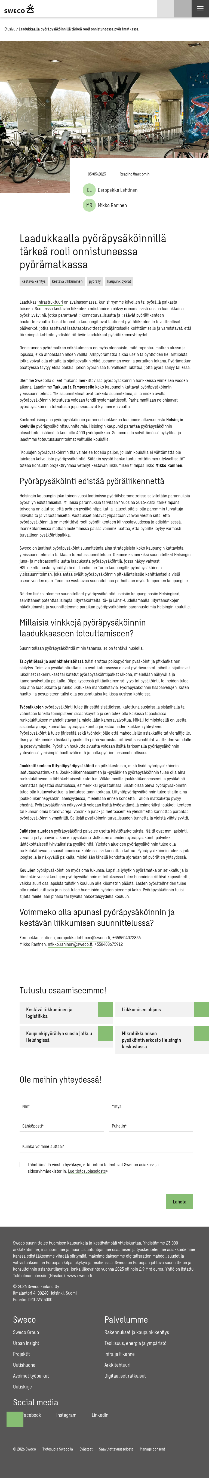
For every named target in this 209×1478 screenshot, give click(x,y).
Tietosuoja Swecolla (57, 1449)
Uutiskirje (22, 1387)
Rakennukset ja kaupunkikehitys (136, 1332)
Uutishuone (24, 1365)
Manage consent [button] (152, 1449)
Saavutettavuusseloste (116, 1449)
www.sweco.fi (79, 1275)
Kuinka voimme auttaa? (43, 1146)
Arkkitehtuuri (117, 1365)
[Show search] (183, 8)
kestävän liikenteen (71, 308)
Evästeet (86, 1449)
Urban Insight (26, 1343)
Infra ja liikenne (119, 1354)
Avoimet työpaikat (31, 1376)
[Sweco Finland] (19, 8)
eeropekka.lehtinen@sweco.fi (83, 937)
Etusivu (9, 29)
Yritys (116, 1106)
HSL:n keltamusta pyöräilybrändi (48, 567)
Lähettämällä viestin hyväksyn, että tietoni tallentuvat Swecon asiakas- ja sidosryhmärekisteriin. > (93, 1168)
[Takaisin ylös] (15, 1419)
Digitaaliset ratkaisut (125, 1376)
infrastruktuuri (50, 301)
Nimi (26, 1106)
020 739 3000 (40, 1299)
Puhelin (119, 1125)
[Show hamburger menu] (200, 8)
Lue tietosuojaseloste (87, 1171)
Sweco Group (26, 1332)
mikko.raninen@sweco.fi (70, 944)
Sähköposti (33, 1125)
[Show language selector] (165, 8)
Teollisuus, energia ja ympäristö (135, 1343)
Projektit (21, 1354)
